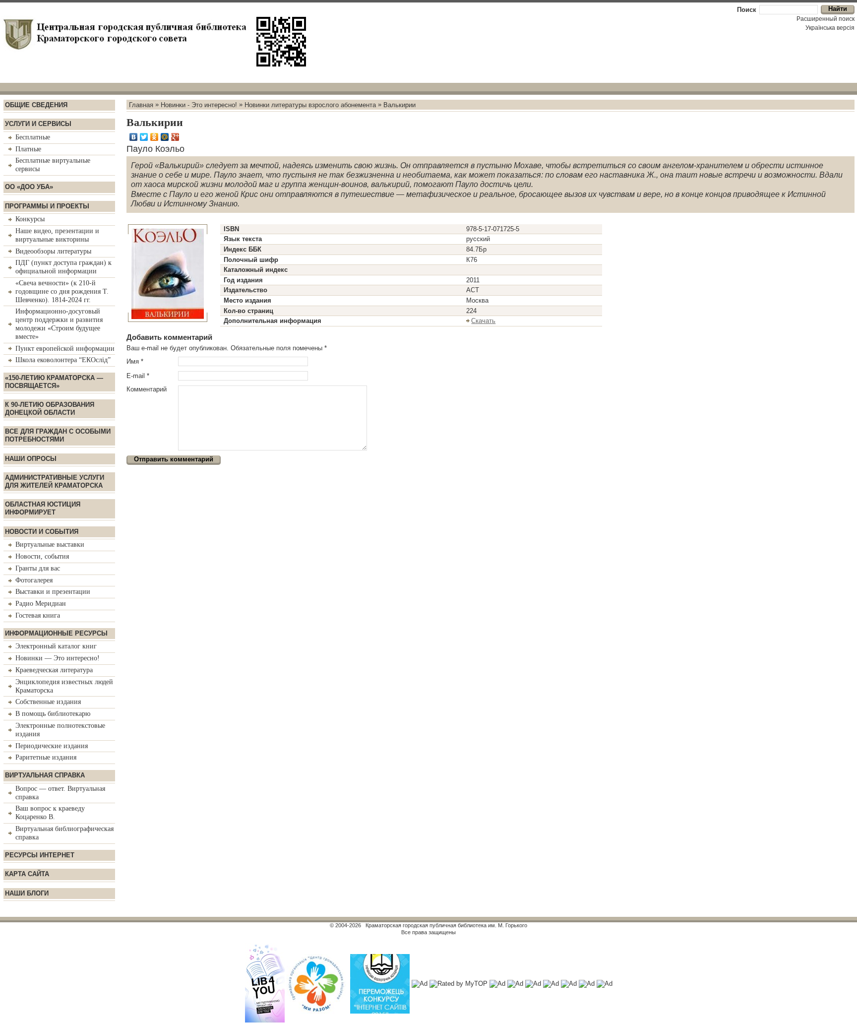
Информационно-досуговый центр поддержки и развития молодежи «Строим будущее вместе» (59, 324)
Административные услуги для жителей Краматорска (54, 481)
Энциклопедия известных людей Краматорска (64, 686)
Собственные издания (48, 701)
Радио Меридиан (40, 603)
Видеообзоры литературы (53, 251)
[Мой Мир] (165, 136)
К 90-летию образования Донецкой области (49, 408)
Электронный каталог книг (56, 646)
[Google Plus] (175, 136)
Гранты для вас (37, 568)
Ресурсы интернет (39, 855)
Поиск (746, 9)
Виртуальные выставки (49, 544)
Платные (28, 149)
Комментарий (146, 389)
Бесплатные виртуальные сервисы (52, 165)
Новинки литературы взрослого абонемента (310, 104)
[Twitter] (144, 136)
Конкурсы (30, 219)
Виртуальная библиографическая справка (64, 833)
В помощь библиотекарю (52, 713)
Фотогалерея (34, 580)
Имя (134, 361)
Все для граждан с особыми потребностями (58, 435)
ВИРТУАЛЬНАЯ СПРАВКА (45, 775)
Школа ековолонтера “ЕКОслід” (63, 360)
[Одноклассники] (154, 136)
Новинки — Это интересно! (57, 658)
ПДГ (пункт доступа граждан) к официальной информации (63, 267)
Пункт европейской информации (65, 348)
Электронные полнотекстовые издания (60, 730)
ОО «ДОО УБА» (29, 187)
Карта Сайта (27, 874)
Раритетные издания (45, 757)
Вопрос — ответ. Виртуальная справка (60, 793)
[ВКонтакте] (133, 136)
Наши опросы (31, 458)
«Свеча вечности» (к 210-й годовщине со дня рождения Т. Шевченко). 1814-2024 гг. (62, 291)
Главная (141, 104)
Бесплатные (32, 137)
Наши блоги (27, 893)
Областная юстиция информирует (42, 508)
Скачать (483, 320)
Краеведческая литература (54, 670)
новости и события (41, 531)
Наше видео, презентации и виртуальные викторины (57, 235)
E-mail (137, 376)
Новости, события (42, 556)
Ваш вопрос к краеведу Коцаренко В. (50, 813)
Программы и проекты (47, 206)
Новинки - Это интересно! (199, 104)
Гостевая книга (37, 615)
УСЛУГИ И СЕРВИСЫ (38, 124)
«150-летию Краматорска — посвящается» (54, 381)
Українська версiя (830, 27)
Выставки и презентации (52, 591)
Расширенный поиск (825, 18)
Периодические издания (51, 746)
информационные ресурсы (56, 633)
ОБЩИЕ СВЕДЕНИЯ (36, 105)
